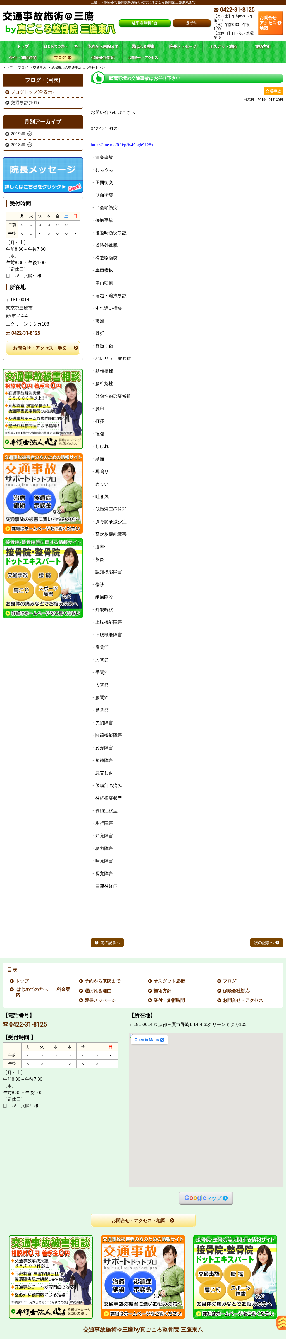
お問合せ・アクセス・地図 (40, 348)
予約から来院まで (102, 981)
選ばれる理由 (98, 990)
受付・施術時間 (169, 1000)
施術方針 (162, 990)
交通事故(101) (25, 102)
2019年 (18, 133)
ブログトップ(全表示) (32, 92)
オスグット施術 (169, 981)
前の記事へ (110, 943)
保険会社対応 (236, 990)
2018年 (18, 144)
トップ (23, 46)
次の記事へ (264, 943)
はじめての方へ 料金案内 (43, 992)
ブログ (23, 68)
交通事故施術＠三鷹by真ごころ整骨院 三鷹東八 (143, 1329)
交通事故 (39, 68)
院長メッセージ (100, 1000)
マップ (202, 1197)
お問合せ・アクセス (243, 1000)
